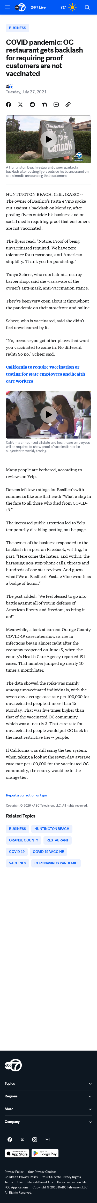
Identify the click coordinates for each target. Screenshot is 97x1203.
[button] (7, 7)
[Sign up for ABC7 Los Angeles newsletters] (47, 1140)
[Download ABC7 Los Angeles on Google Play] (45, 1153)
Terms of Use (14, 1182)
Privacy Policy (14, 1171)
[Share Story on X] (20, 104)
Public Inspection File (71, 1182)
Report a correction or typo (26, 795)
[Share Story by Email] (56, 104)
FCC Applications (16, 1187)
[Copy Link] (68, 104)
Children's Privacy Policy (21, 1177)
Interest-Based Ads (40, 1182)
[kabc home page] (13, 1065)
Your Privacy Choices (42, 1171)
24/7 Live (38, 7)
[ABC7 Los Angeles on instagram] (34, 1140)
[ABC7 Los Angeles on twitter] (22, 1140)
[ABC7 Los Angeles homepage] (20, 7)
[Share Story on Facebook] (8, 104)
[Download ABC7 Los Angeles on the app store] (17, 1153)
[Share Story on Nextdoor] (44, 104)
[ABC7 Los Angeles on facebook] (10, 1140)
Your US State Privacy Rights (61, 1177)
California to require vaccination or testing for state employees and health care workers (45, 374)
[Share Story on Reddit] (32, 104)
